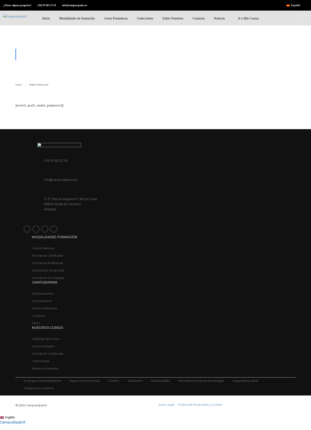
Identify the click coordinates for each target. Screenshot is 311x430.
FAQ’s (36, 323)
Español (295, 5)
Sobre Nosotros (172, 18)
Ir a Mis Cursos (248, 18)
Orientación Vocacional (48, 270)
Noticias (219, 18)
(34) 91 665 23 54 (47, 5)
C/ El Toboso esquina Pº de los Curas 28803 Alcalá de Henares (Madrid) (70, 204)
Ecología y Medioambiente (42, 380)
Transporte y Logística (39, 388)
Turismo (113, 380)
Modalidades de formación (77, 18)
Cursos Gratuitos (43, 248)
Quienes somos (42, 293)
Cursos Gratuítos (43, 346)
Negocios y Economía (85, 380)
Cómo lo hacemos (44, 308)
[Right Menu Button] (309, 427)
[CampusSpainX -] (17, 20)
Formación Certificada (47, 255)
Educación (135, 380)
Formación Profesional (47, 263)
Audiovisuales (160, 380)
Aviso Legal (166, 404)
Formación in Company (48, 277)
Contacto (199, 18)
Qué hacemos (42, 301)
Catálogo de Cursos (45, 338)
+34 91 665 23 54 (55, 161)
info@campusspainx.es (74, 5)
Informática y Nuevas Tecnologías (201, 380)
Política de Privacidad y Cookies (200, 404)
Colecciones (145, 18)
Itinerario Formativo (45, 368)
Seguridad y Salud (245, 380)
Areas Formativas (116, 18)
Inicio (46, 18)
